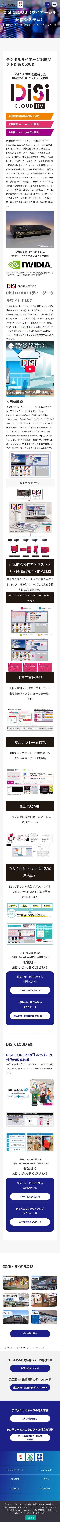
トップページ (8, 1347)
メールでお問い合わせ (30, 990)
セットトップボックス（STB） (28, 326)
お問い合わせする (30, 1368)
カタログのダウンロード (30, 1222)
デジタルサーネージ (24, 1347)
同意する (31, 1517)
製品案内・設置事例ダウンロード (30, 1387)
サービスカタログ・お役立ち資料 (30, 1437)
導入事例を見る (30, 1333)
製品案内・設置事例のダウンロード (30, 1015)
